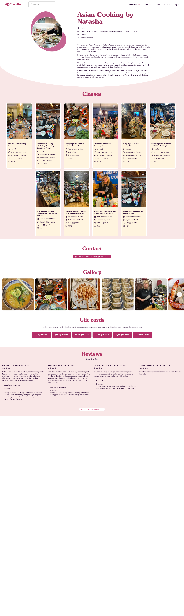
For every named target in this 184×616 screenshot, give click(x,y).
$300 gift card (102, 335)
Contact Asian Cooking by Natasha (92, 257)
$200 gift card (82, 335)
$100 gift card (61, 335)
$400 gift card (122, 335)
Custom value (143, 335)
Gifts (146, 5)
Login (176, 5)
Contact (166, 5)
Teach (157, 5)
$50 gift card (41, 335)
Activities (133, 5)
